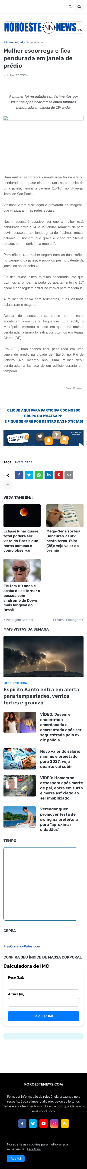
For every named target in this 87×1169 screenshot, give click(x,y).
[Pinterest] (59, 475)
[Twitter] (29, 475)
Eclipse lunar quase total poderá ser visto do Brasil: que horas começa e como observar (20, 541)
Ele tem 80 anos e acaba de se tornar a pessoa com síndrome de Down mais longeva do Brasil (21, 598)
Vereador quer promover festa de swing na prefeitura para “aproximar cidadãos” (59, 819)
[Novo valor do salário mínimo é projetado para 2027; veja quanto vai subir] (19, 758)
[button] (70, 7)
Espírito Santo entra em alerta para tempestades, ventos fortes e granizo (41, 696)
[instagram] (54, 1123)
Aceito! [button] (16, 1158)
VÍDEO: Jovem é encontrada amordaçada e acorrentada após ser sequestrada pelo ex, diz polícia (60, 727)
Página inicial (13, 42)
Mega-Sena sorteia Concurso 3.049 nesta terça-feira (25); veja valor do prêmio (63, 541)
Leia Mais (34, 1149)
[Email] (68, 475)
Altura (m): (16, 994)
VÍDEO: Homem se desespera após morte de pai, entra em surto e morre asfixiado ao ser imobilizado (61, 787)
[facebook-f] (22, 1123)
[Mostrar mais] (7, 485)
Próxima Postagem (67, 620)
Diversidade (34, 42)
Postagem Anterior (19, 620)
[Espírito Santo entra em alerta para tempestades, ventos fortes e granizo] (43, 656)
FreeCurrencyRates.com (21, 946)
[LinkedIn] (49, 475)
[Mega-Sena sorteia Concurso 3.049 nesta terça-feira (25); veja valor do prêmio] (65, 515)
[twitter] (33, 1123)
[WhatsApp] (39, 475)
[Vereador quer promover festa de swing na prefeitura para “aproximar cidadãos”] (19, 817)
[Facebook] (19, 475)
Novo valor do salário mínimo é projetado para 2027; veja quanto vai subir (60, 759)
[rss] (65, 1123)
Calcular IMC (44, 1016)
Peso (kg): (16, 978)
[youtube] (43, 1123)
